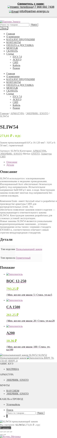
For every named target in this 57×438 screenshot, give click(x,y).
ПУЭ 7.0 (17, 56)
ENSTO (35, 153)
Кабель (16, 65)
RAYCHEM (12, 390)
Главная (10, 33)
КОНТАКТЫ (13, 42)
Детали (10, 165)
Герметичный (23, 257)
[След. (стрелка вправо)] (4, 434)
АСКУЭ (17, 59)
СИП (15, 62)
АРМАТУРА (17, 113)
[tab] (31, 162)
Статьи (10, 53)
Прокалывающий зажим (29, 249)
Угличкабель (13, 404)
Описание (11, 162)
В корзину (5, 428)
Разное (16, 68)
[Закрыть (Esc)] (1, 431)
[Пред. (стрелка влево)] (1, 434)
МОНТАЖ (12, 48)
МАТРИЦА (12, 369)
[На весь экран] (7, 431)
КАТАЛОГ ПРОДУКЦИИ (20, 39)
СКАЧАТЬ (12, 51)
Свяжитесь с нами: (30, 3)
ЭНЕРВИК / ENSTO (37, 113)
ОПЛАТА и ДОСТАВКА (20, 45)
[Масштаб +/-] (11, 431)
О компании (13, 36)
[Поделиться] (4, 431)
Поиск (9, 410)
